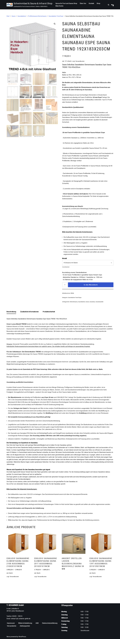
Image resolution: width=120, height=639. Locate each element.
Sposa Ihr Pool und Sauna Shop (66, 3)
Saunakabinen (22, 16)
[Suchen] (108, 4)
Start (8, 16)
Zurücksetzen (65, 267)
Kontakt (91, 3)
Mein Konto (59, 6)
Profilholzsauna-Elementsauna (37, 16)
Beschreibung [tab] (11, 312)
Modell (64, 258)
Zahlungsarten (25, 626)
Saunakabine (81, 301)
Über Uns (83, 3)
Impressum (11, 623)
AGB (37, 623)
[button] (54, 24)
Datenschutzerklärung (49, 623)
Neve (8, 637)
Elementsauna (74, 301)
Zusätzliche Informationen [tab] (29, 312)
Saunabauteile (99, 301)
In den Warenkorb (91, 285)
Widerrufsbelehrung (25, 623)
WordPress (22, 637)
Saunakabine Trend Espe (56, 16)
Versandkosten (79, 61)
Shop (98, 3)
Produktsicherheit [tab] (49, 312)
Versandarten (11, 626)
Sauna (13, 16)
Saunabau (92, 301)
